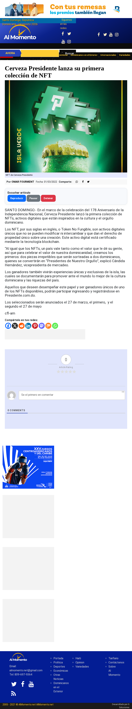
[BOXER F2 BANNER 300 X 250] (28, 467)
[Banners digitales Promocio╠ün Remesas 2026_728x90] (66, 9)
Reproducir (16, 198)
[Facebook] (8, 326)
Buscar (69, 53)
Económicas (60, 670)
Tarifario (113, 658)
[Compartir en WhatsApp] (75, 182)
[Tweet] (87, 182)
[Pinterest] (35, 326)
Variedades (82, 666)
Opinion (79, 662)
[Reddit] (22, 326)
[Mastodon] (42, 326)
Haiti (78, 658)
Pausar (33, 198)
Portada (58, 658)
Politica (58, 662)
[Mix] (48, 326)
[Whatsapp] (55, 326)
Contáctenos (116, 662)
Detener (48, 198)
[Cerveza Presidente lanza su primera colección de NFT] (66, 126)
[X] (15, 326)
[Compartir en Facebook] (81, 182)
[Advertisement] (45, 334)
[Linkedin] (28, 326)
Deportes (59, 666)
